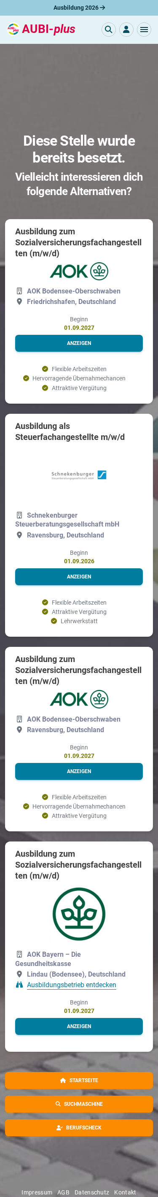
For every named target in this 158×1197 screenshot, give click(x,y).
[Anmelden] (126, 29)
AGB (63, 1192)
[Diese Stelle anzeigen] (79, 271)
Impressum (36, 1192)
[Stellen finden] (109, 29)
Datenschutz (92, 1192)
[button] (144, 29)
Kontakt (125, 1192)
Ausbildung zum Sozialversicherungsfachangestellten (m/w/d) (78, 242)
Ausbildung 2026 (77, 7)
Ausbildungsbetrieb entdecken (71, 985)
